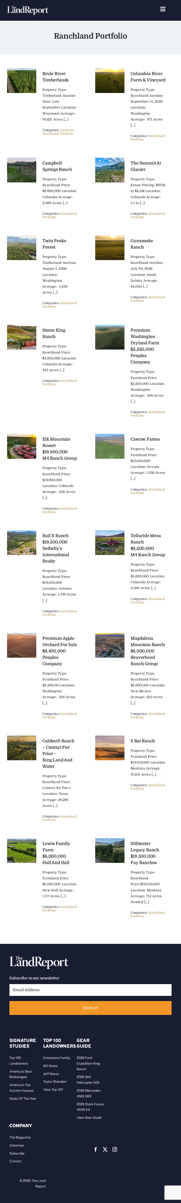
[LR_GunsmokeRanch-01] (109, 237)
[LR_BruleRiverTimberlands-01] (21, 70)
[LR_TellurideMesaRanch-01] (109, 532)
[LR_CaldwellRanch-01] (21, 737)
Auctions (67, 130)
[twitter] (105, 1149)
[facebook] (95, 1149)
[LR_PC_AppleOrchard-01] (21, 635)
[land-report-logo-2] (27, 8)
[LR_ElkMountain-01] (21, 436)
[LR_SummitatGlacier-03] (109, 159)
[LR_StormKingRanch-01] (21, 327)
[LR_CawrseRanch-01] (109, 436)
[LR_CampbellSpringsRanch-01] (109, 70)
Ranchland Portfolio (57, 133)
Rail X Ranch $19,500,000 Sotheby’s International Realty (55, 548)
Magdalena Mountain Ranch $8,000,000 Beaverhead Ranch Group (148, 651)
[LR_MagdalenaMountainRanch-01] (109, 635)
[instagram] (114, 1149)
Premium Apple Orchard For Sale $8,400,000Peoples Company (59, 651)
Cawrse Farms (145, 439)
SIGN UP (90, 1007)
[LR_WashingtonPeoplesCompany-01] (109, 327)
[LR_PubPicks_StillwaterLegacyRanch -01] (109, 840)
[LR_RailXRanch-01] (21, 532)
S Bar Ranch (143, 741)
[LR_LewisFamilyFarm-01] (21, 840)
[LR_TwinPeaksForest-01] (21, 237)
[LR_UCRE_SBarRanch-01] (109, 737)
